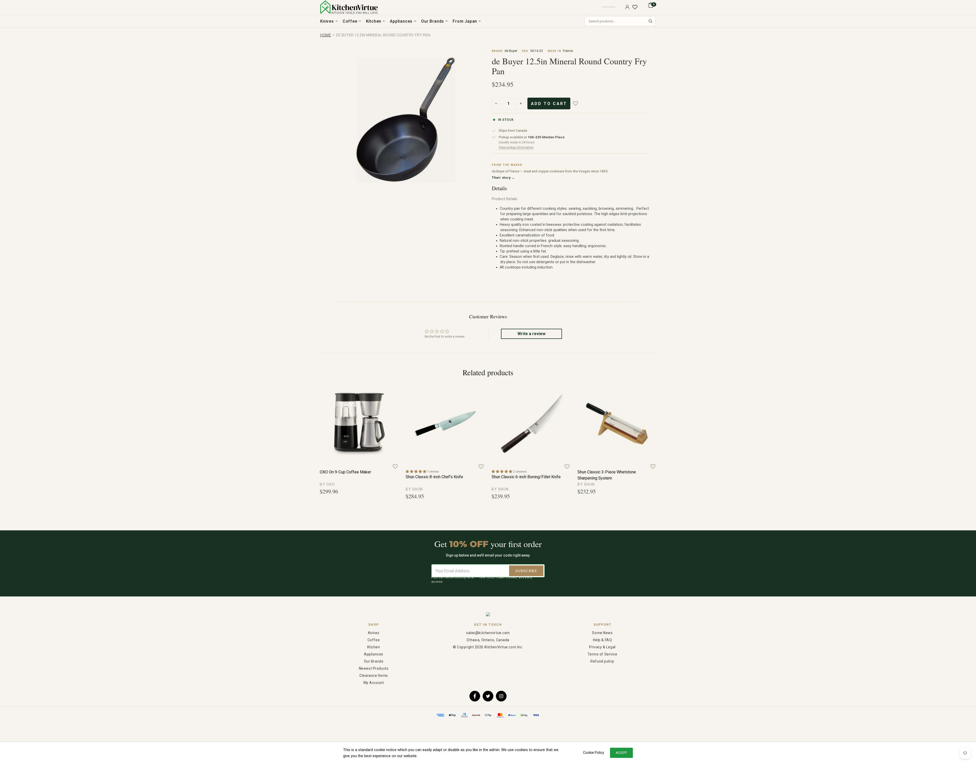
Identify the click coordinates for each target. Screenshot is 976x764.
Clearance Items (373, 675)
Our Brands (374, 661)
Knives (373, 633)
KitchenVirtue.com (349, 7)
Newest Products (373, 668)
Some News (602, 633)
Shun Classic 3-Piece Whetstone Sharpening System (606, 475)
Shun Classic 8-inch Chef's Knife (434, 476)
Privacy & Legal (602, 647)
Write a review (531, 333)
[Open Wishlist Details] (635, 7)
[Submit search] (650, 21)
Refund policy (602, 661)
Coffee (374, 640)
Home (325, 35)
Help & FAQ (602, 640)
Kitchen (373, 647)
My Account (373, 683)
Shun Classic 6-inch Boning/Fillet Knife (526, 476)
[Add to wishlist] (579, 103)
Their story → (503, 177)
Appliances (373, 654)
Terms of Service (602, 654)
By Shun (414, 489)
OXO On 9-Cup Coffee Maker (345, 472)
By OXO (327, 484)
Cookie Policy (593, 753)
